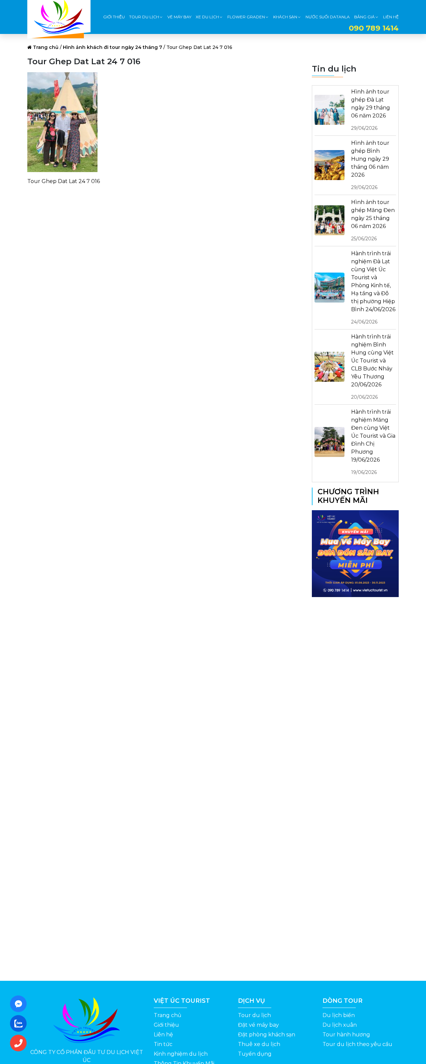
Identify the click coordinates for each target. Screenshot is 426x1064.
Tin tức (163, 1044)
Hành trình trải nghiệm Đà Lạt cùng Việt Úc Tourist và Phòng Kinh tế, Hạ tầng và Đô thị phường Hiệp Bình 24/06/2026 (373, 287)
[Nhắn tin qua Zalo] (20, 1023)
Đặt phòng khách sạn (266, 1034)
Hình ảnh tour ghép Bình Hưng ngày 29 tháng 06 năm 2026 (370, 165)
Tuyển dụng (255, 1054)
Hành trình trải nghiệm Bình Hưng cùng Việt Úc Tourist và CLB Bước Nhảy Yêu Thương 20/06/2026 (372, 366)
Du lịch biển (338, 1015)
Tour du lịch (254, 1015)
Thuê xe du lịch (259, 1044)
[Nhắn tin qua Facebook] (20, 1003)
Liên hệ (163, 1034)
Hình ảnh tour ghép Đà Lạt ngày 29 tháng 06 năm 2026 (370, 110)
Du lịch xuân (339, 1025)
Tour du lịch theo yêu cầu (357, 1044)
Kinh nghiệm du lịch (181, 1054)
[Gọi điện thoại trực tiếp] (20, 1043)
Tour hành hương (346, 1034)
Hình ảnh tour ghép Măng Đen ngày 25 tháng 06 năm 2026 (373, 220)
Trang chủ (46, 47)
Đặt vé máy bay (258, 1025)
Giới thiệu (166, 1025)
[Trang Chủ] (59, 17)
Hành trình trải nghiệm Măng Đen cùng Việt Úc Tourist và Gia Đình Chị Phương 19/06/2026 (373, 442)
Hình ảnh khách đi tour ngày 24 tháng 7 (112, 47)
